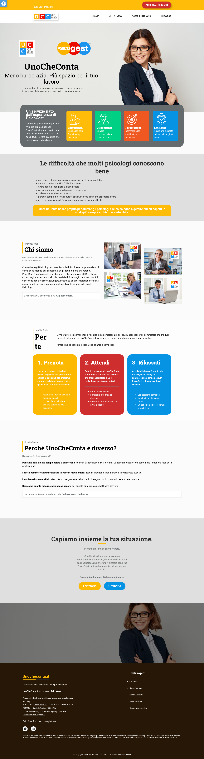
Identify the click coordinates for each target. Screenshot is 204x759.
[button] (3, 3)
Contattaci (27, 711)
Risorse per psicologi (138, 708)
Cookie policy (51, 711)
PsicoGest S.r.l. (40, 705)
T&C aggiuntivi (39, 715)
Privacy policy (39, 711)
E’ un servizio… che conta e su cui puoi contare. (48, 295)
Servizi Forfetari (136, 695)
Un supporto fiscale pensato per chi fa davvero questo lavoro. (56, 494)
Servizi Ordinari (135, 701)
